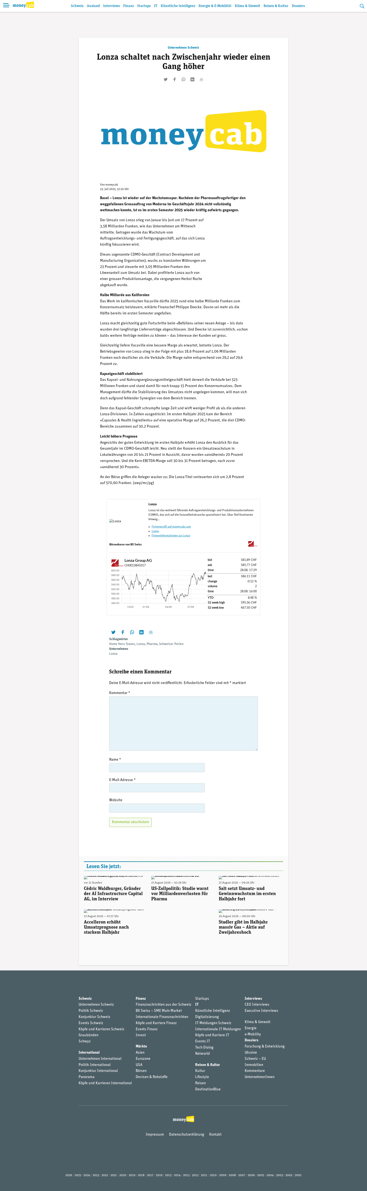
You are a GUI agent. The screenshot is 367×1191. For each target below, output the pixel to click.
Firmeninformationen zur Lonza (171, 535)
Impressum (155, 1135)
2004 (270, 1175)
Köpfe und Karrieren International (105, 1083)
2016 (159, 1175)
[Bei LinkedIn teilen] (192, 79)
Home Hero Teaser (122, 644)
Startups (144, 6)
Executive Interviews (261, 1011)
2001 (298, 1175)
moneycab (111, 184)
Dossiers (298, 6)
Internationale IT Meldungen (218, 1029)
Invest (141, 1035)
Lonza (155, 531)
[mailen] (201, 79)
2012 (195, 1175)
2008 (232, 1175)
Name (115, 760)
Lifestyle (202, 1077)
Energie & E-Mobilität (215, 6)
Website (115, 800)
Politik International (95, 1065)
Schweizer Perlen (171, 644)
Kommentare (255, 1071)
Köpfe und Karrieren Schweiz (101, 1029)
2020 (122, 1175)
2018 (141, 1175)
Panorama (87, 1077)
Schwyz (85, 1041)
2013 (186, 1175)
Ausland (93, 6)
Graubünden (88, 1035)
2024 (86, 1175)
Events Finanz (147, 1029)
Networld (202, 1054)
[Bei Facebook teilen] (174, 79)
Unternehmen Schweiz (183, 47)
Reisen (200, 1083)
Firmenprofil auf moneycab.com (171, 526)
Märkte (141, 1047)
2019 (132, 1175)
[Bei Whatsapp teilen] (183, 79)
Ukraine (251, 1053)
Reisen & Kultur (276, 6)
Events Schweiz (91, 1023)
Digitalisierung (207, 1017)
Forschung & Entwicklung (265, 1047)
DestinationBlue (208, 1089)
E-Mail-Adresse (122, 780)
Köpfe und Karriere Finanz (156, 1023)
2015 (168, 1175)
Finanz (128, 6)
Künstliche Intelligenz (178, 6)
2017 (150, 1175)
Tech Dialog (204, 1048)
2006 (251, 1175)
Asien (140, 1053)
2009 (222, 1175)
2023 (96, 1175)
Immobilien (254, 1065)
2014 (177, 1175)
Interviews (111, 6)
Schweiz (77, 6)
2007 (241, 1175)
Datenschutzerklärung (186, 1135)
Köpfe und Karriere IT (212, 1035)
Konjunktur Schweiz (94, 1017)
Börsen (141, 1071)
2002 (288, 1175)
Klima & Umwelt (247, 6)
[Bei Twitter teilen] (165, 79)
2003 (279, 1175)
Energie (251, 1028)
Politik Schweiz (91, 1011)
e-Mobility (253, 1034)
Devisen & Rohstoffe (152, 1077)
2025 (78, 1175)
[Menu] (6, 6)
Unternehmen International (100, 1059)
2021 (113, 1175)
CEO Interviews (257, 1005)
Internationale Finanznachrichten (162, 1017)
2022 (105, 1175)
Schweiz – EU (255, 1059)
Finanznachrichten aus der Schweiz (163, 1005)
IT (155, 6)
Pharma (152, 644)
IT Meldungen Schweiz (213, 1023)
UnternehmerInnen (259, 1077)
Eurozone (143, 1059)
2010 (213, 1175)
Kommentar (119, 693)
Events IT (202, 1041)
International (89, 1053)
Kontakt (215, 1135)
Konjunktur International (98, 1071)
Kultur (200, 1071)
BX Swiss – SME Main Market (159, 1011)
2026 (68, 1175)
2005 (260, 1175)
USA (139, 1065)
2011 (204, 1175)
